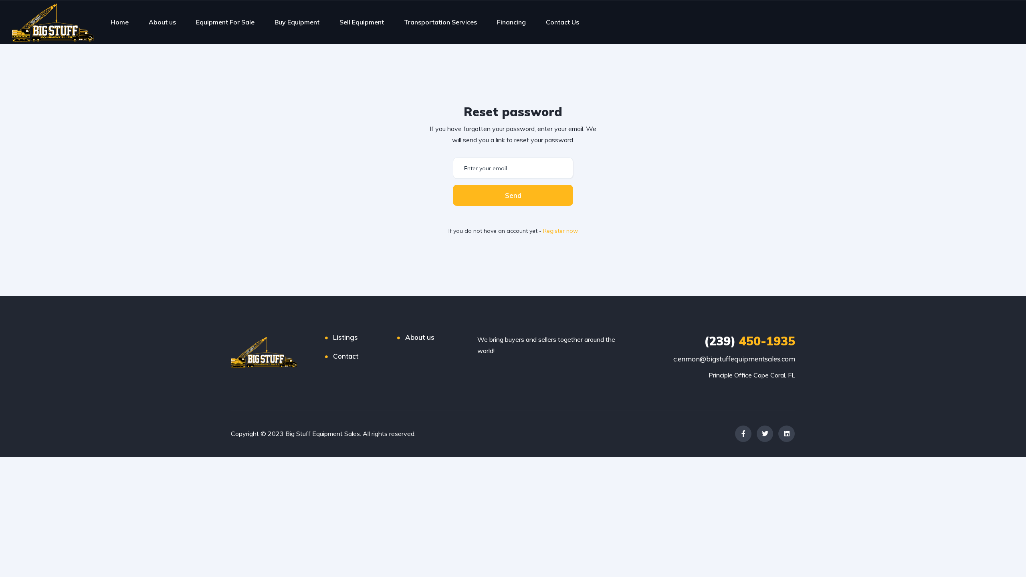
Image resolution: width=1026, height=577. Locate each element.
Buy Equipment (297, 22)
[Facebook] (743, 434)
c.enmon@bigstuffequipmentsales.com (734, 359)
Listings (345, 337)
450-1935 (749, 341)
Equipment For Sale (225, 22)
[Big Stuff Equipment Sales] (53, 22)
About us (162, 22)
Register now (560, 230)
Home (120, 22)
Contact (345, 356)
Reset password (513, 111)
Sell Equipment (361, 22)
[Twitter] (765, 434)
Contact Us (562, 22)
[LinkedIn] (786, 434)
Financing (511, 22)
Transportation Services (440, 22)
